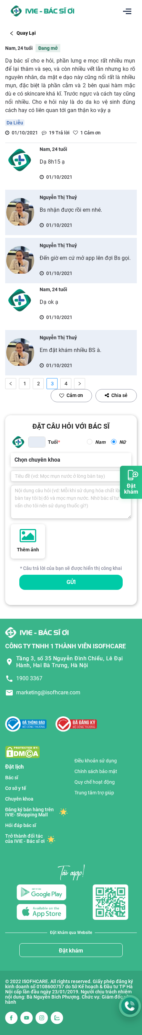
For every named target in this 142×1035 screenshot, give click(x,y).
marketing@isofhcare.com (48, 692)
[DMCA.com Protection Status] (22, 751)
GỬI (71, 582)
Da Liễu (15, 122)
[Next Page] (79, 383)
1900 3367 (29, 678)
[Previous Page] (10, 383)
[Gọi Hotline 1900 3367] (130, 1006)
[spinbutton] (37, 442)
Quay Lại (26, 33)
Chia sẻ (119, 395)
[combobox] (15, 460)
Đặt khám (71, 950)
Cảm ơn (75, 395)
